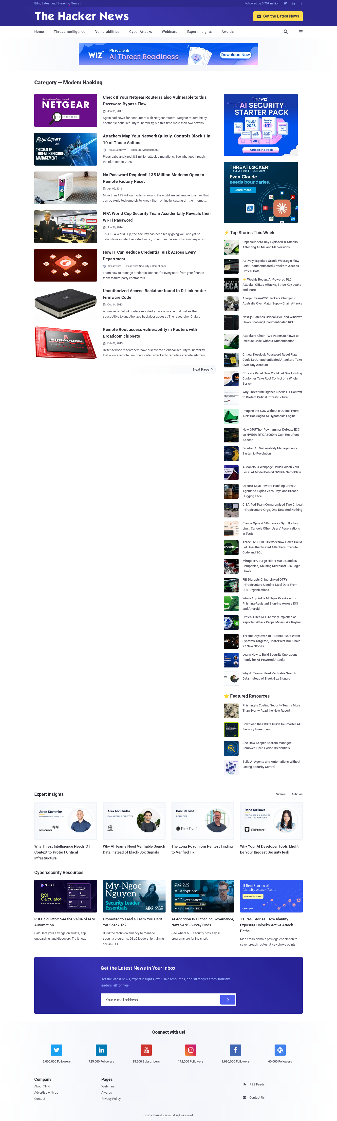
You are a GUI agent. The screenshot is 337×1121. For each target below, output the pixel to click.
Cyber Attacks (140, 32)
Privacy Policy (111, 1099)
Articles (297, 794)
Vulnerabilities (107, 32)
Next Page (203, 369)
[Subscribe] (227, 1000)
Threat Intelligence (69, 32)
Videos (281, 794)
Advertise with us (46, 1092)
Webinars (169, 32)
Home (39, 32)
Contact (39, 1099)
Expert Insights (199, 32)
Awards (228, 32)
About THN (42, 1086)
